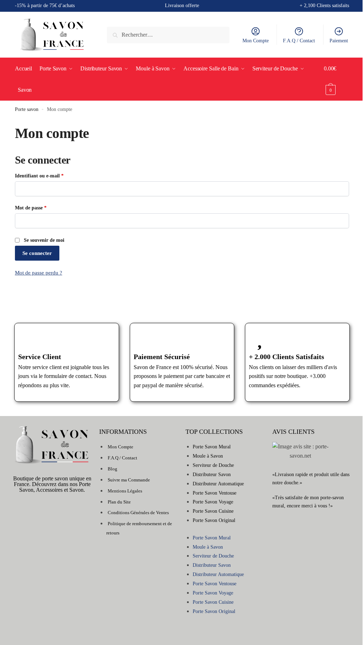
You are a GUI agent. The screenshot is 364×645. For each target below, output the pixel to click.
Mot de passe (43, 207)
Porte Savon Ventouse (214, 493)
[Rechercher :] (168, 35)
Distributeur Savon (212, 474)
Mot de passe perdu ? (38, 273)
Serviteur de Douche (213, 465)
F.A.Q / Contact (299, 40)
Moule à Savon (208, 456)
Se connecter (37, 253)
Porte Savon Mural (212, 446)
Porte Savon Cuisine (213, 511)
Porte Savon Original (214, 520)
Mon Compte (255, 40)
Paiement (339, 40)
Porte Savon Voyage (213, 502)
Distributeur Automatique (218, 483)
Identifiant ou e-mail (51, 175)
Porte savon (26, 109)
